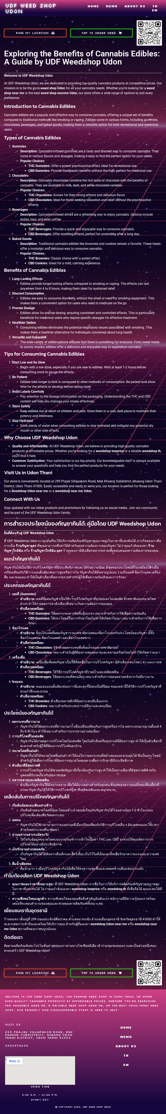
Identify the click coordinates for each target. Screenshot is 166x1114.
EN (154, 10)
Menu (111, 6)
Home (93, 6)
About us (134, 6)
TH (154, 6)
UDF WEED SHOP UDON (30, 8)
